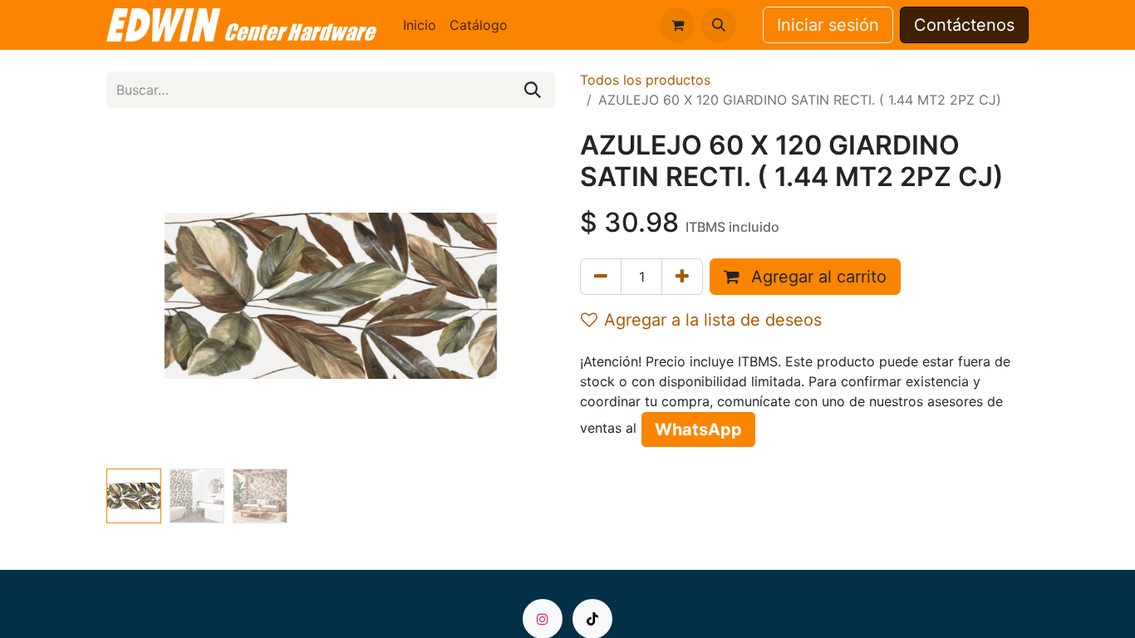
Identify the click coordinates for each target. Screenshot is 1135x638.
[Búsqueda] (532, 89)
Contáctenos (964, 25)
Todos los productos (645, 79)
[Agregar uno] (682, 276)
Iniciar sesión (828, 25)
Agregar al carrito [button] (816, 277)
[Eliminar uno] (601, 276)
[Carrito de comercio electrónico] (677, 24)
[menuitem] (419, 25)
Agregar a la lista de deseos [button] (713, 320)
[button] (718, 24)
